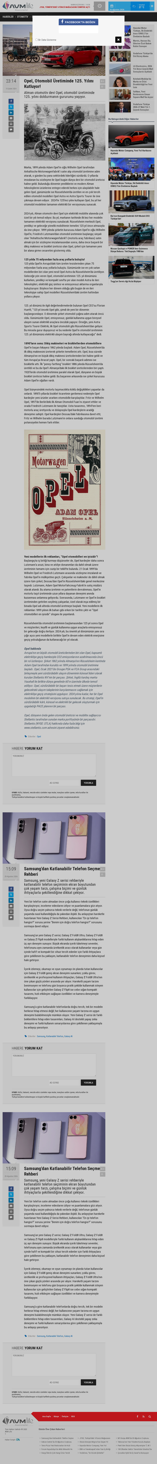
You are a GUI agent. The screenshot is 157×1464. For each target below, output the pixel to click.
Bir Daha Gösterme (47, 39)
